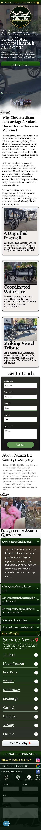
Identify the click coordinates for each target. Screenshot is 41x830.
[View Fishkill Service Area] (36, 673)
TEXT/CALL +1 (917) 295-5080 (15, 766)
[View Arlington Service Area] (36, 708)
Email (7, 403)
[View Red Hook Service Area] (36, 717)
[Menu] (38, 2)
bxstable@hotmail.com (11, 772)
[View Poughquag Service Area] (36, 664)
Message (8, 426)
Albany (8, 725)
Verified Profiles (29, 779)
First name (8, 380)
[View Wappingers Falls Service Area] (36, 699)
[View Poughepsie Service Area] (36, 655)
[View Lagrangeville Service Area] (36, 690)
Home (6, 779)
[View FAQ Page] (38, 634)
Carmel (8, 707)
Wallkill (8, 681)
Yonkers (9, 655)
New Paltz (10, 672)
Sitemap (18, 779)
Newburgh (10, 699)
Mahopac (10, 716)
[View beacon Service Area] (36, 734)
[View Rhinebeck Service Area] (36, 725)
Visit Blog (37, 779)
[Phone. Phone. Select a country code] (7, 419)
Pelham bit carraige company (16, 760)
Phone (7, 415)
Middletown (11, 690)
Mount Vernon (13, 664)
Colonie (8, 734)
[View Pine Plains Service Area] (36, 681)
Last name (8, 392)
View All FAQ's (10, 633)
